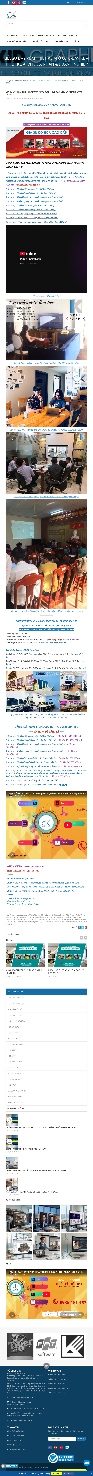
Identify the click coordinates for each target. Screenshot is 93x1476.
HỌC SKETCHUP (14, 1033)
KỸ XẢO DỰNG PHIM (15, 1097)
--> (43, 217)
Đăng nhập (81, 2)
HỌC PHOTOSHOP (14, 1015)
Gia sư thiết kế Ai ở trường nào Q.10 (29, 922)
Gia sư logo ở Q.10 (22, 919)
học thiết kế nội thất (16, 41)
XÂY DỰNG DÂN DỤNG (16, 1102)
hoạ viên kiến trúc (40, 41)
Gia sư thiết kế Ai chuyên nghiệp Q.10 (63, 919)
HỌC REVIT (12, 1056)
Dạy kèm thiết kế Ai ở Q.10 (22, 917)
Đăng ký (70, 2)
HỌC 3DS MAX (13, 1038)
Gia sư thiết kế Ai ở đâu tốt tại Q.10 (53, 922)
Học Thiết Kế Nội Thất (16, 1435)
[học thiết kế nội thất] (29, 41)
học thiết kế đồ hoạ (66, 35)
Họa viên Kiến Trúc (15, 1440)
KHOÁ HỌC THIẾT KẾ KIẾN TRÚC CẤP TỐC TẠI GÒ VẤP (26, 1149)
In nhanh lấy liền (44, 35)
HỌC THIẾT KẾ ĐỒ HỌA (16, 1004)
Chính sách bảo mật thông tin (59, 1388)
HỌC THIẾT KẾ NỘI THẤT (16, 998)
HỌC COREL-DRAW (15, 1062)
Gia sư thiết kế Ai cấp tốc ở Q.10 (39, 919)
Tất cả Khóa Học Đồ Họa (17, 1449)
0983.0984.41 (11, 1466)
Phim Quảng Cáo (14, 1445)
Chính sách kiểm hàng (57, 1393)
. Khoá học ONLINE (15, 217)
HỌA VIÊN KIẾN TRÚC (15, 1009)
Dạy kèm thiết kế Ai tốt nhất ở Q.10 (62, 917)
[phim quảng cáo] (70, 41)
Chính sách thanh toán (57, 1374)
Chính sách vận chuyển (57, 1379)
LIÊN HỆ (77, 41)
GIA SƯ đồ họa (28, 35)
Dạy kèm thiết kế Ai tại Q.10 (41, 917)
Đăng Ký (57, 1474)
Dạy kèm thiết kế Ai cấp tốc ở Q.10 (57, 915)
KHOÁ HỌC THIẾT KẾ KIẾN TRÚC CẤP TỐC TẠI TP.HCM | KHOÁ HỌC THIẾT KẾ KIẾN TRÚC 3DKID (41, 1127)
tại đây (63, 222)
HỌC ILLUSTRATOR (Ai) (16, 1021)
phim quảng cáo (61, 41)
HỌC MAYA (12, 1085)
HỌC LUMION (12, 1050)
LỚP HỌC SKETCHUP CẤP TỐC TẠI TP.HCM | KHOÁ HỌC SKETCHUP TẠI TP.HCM (36, 1170)
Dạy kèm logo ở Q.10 (38, 915)
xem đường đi (80, 668)
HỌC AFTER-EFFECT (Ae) (17, 1073)
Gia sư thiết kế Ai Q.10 (73, 922)
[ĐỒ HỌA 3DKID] (11, 13)
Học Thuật (18, 81)
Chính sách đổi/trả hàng (57, 1383)
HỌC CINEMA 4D (14, 1079)
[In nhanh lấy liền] (54, 35)
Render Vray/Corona (50, 181)
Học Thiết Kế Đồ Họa (16, 1431)
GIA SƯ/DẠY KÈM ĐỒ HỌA (17, 1091)
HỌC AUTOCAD (13, 1027)
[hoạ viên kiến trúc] (51, 41)
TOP (46, 1366)
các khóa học (13, 35)
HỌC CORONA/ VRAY (15, 1044)
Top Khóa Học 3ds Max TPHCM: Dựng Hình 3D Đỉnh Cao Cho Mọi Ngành (32, 1192)
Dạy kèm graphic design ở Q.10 (20, 915)
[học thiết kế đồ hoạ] (77, 35)
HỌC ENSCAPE (13, 1068)
